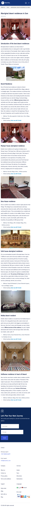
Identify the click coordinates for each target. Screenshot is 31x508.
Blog (2, 497)
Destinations (19, 479)
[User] (26, 3)
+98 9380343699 (5, 454)
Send (4, 438)
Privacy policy (4, 476)
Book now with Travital (16, 120)
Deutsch (25, 487)
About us (3, 470)
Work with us (4, 494)
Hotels (18, 470)
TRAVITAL (3, 7)
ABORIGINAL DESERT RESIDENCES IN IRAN (20, 7)
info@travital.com (6, 460)
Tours (18, 473)
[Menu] (29, 3)
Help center (3, 488)
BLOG (8, 7)
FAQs (2, 491)
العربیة (19, 487)
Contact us (3, 473)
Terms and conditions (6, 479)
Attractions (19, 476)
